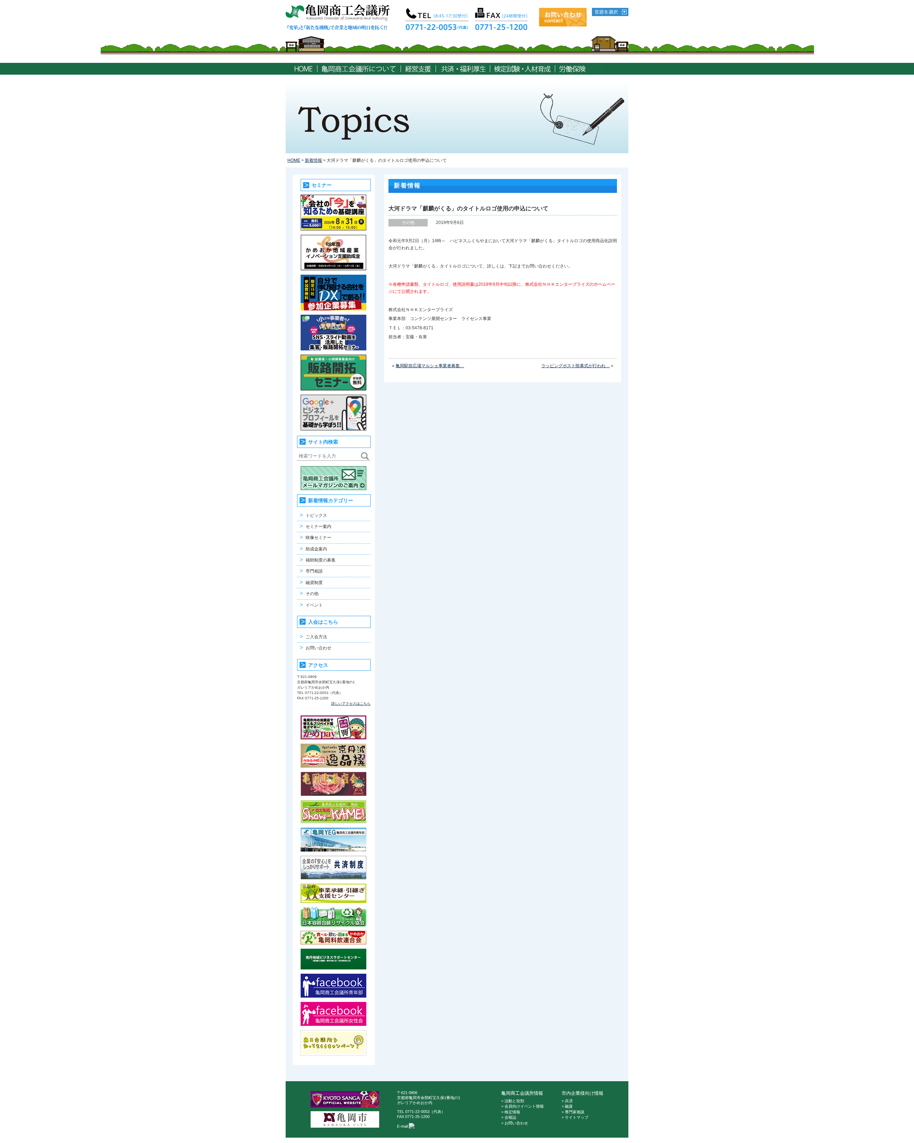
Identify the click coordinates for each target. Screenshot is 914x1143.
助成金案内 (316, 548)
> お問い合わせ (514, 1123)
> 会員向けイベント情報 (522, 1106)
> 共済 (567, 1101)
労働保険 (582, 68)
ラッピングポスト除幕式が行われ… (575, 365)
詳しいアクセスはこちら (351, 703)
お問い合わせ (318, 647)
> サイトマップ (575, 1117)
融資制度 (314, 582)
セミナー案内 (318, 526)
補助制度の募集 (321, 560)
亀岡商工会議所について (359, 68)
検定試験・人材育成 (522, 68)
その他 (312, 593)
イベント (314, 605)
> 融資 (567, 1106)
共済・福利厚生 (463, 68)
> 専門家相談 (573, 1112)
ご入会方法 (316, 636)
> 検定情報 (510, 1112)
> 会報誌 (508, 1117)
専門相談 (314, 571)
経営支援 (418, 68)
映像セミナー (318, 537)
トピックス (316, 515)
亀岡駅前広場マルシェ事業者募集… (430, 365)
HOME (303, 68)
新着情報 (313, 160)
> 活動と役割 (512, 1101)
